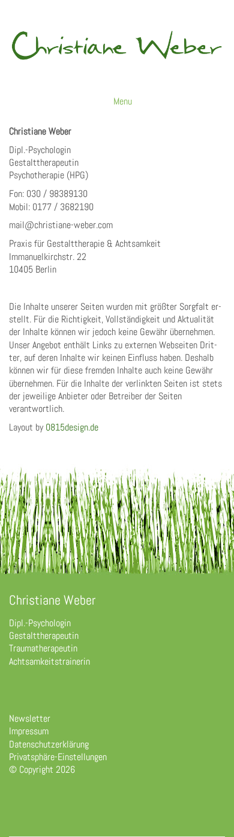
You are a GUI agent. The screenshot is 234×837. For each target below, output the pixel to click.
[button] (123, 101)
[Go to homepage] (117, 54)
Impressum (29, 731)
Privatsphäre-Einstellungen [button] (58, 757)
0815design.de (72, 427)
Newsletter (29, 718)
